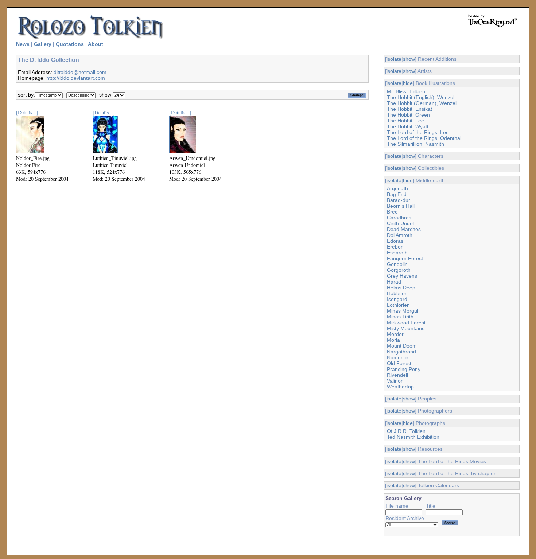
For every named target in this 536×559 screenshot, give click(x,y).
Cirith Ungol (400, 223)
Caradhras (399, 217)
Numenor (397, 357)
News (23, 44)
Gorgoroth (399, 270)
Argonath (397, 188)
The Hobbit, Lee (405, 121)
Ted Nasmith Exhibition (413, 437)
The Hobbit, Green (408, 115)
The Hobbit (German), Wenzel (422, 103)
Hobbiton (397, 293)
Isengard (397, 299)
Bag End (397, 194)
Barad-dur (398, 200)
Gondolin (397, 264)
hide (408, 83)
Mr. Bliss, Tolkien (406, 91)
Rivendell (397, 375)
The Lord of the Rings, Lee (418, 132)
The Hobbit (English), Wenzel (420, 97)
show (409, 59)
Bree (392, 212)
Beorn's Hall (401, 206)
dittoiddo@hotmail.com (80, 72)
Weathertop (400, 387)
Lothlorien (398, 305)
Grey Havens (402, 276)
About (95, 44)
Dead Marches (404, 229)
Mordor (395, 334)
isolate (394, 59)
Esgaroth (397, 252)
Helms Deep (401, 287)
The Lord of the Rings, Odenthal (424, 138)
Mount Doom (402, 346)
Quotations (70, 44)
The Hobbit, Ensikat (409, 109)
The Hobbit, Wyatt (407, 126)
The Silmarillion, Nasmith (415, 144)
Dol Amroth (399, 235)
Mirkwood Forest (406, 322)
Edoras (395, 241)
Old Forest (399, 363)
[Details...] (27, 112)
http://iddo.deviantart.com (75, 78)
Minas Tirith (400, 317)
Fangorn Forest (405, 258)
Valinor (395, 381)
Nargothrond (401, 352)
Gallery (42, 44)
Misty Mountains (405, 328)
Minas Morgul (402, 311)
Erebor (395, 247)
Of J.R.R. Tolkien (406, 431)
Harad (394, 282)
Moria (393, 340)
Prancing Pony (403, 369)
